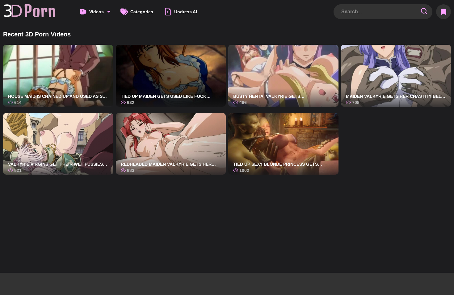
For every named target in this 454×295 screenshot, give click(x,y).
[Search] (424, 11)
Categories (141, 11)
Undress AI (185, 11)
